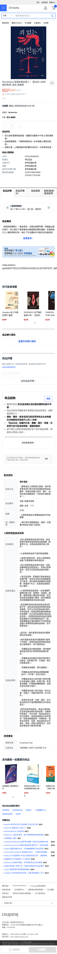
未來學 (17, 814)
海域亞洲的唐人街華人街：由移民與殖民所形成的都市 (24, 866)
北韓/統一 (29, 810)
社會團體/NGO (40, 810)
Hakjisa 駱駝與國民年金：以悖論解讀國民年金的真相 (24, 849)
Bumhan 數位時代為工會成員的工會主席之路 (21, 824)
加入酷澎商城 (40, 893)
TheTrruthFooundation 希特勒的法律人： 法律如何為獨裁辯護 (27, 852)
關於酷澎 (5, 885)
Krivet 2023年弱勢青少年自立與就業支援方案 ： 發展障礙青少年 (27, 856)
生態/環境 (5, 810)
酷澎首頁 (5, 23)
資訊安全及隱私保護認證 (22, 893)
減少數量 (19, 126)
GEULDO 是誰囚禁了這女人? (15, 828)
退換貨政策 (6, 889)
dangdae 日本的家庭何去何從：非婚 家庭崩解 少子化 (24, 873)
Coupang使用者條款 (38, 885)
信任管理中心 (19, 889)
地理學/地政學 (7, 814)
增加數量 (4, 126)
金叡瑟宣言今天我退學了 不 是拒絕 (17, 859)
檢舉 (46, 459)
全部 (4, 16)
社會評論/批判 (17, 810)
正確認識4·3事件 (10, 838)
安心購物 (50, 889)
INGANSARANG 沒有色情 (14, 831)
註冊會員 (45, 2)
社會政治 (37, 23)
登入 (38, 2)
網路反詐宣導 (7, 896)
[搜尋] (52, 15)
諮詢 (48, 399)
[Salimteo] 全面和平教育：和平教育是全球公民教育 (23, 863)
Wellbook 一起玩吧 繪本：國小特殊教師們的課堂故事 (24, 835)
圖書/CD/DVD (17, 23)
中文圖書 (28, 23)
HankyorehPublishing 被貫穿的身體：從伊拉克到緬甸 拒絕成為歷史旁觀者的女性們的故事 (27, 842)
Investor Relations (19, 885)
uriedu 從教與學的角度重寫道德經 (16, 869)
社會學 (45, 23)
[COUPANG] (10, 915)
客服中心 (52, 2)
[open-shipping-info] (27, 105)
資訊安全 (5, 893)
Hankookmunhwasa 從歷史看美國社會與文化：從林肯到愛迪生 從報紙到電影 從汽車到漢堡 (27, 845)
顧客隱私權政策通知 (35, 889)
